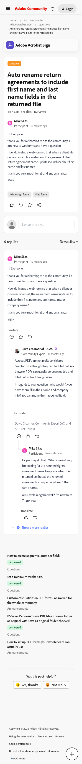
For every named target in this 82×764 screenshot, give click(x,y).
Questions (44, 24)
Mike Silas (21, 121)
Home (13, 20)
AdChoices (19, 758)
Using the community (21, 736)
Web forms (41, 194)
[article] (41, 297)
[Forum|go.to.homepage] (31, 9)
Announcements (17, 608)
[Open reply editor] (41, 224)
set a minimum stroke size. (25, 577)
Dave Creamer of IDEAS (37, 349)
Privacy (59, 736)
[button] (8, 10)
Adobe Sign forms (19, 194)
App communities (34, 20)
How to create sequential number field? (33, 556)
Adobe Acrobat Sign (20, 24)
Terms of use (45, 736)
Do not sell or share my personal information (34, 751)
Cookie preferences (20, 743)
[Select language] (52, 8)
